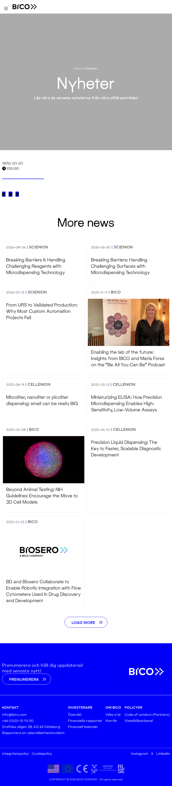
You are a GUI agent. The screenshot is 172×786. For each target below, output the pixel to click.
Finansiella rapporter (85, 720)
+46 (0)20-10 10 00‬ (17, 720)
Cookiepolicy (42, 753)
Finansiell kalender (83, 726)
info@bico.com (14, 714)
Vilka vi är (113, 714)
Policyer (133, 707)
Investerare (80, 707)
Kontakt (10, 707)
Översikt (75, 714)
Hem (78, 68)
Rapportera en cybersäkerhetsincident (33, 732)
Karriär (111, 720)
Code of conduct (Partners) (147, 714)
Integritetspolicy (15, 753)
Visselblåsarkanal (139, 720)
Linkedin (163, 753)
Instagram (139, 753)
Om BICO (113, 707)
